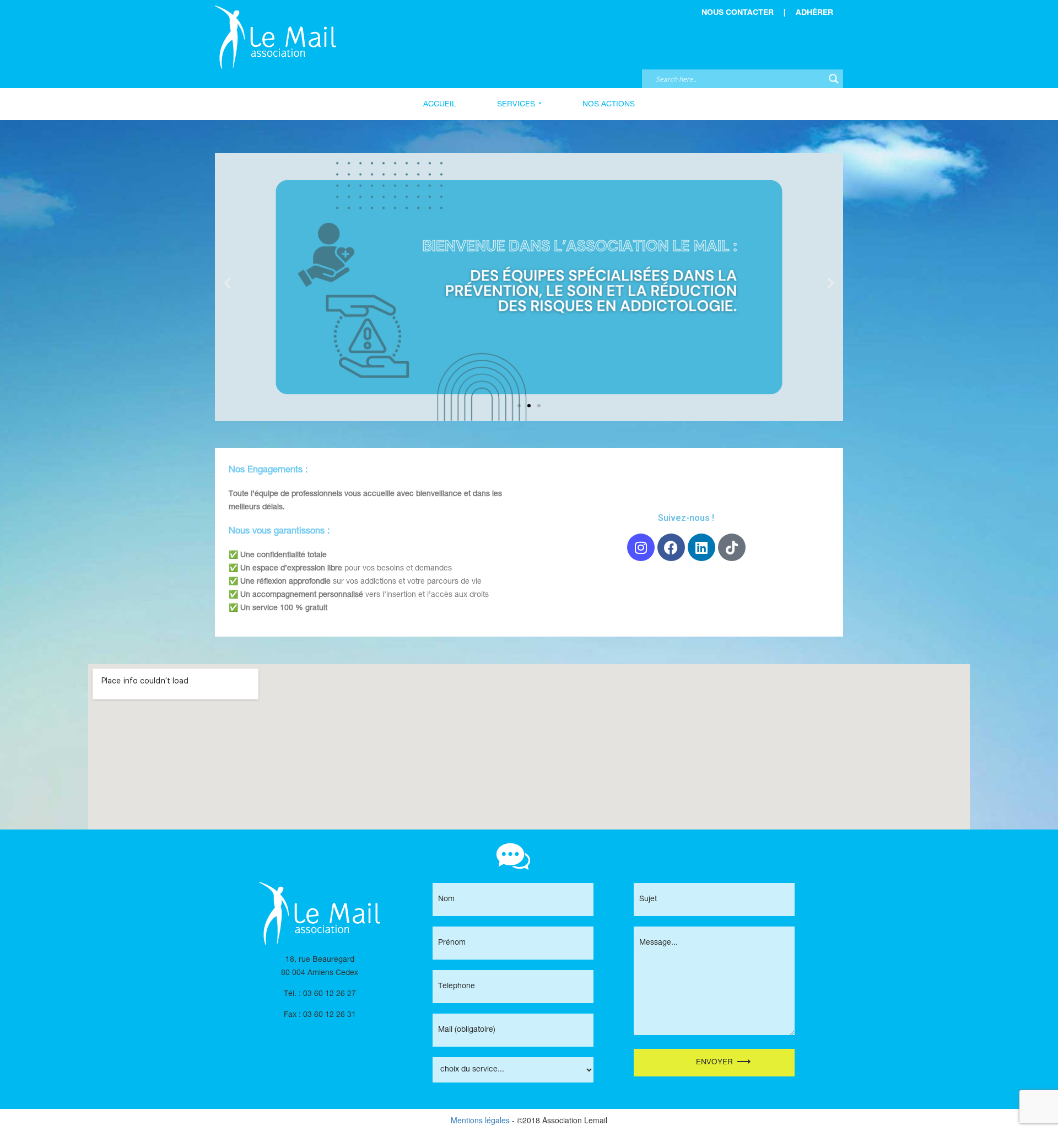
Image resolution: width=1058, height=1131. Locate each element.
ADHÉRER (814, 13)
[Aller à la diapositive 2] (529, 405)
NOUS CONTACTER (737, 13)
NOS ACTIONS (608, 104)
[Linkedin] (701, 547)
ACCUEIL (439, 104)
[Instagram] (641, 547)
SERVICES (516, 104)
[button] (227, 282)
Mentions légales (480, 1119)
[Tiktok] (732, 547)
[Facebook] (671, 547)
